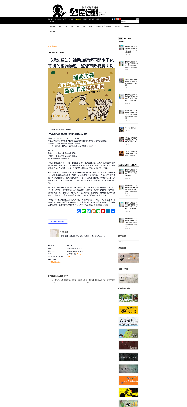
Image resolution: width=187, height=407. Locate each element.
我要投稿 (91, 19)
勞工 (72, 26)
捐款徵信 (85, 19)
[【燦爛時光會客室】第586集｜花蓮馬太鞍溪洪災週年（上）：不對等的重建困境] (121, 47)
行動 (129, 38)
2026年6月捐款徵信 (130, 128)
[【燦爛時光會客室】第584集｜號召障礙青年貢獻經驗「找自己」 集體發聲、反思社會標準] (121, 96)
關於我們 (50, 19)
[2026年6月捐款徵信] (121, 129)
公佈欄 (71, 19)
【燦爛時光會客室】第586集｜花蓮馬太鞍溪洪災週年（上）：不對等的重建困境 (131, 49)
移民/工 (91, 26)
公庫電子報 (133, 165)
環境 (60, 26)
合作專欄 (126, 26)
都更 (84, 26)
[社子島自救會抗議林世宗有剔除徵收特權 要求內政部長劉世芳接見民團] (121, 80)
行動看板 (98, 19)
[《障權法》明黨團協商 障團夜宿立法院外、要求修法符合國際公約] (121, 139)
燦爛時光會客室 (124, 165)
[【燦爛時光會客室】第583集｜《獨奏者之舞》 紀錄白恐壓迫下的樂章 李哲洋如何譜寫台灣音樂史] (121, 112)
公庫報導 (52, 26)
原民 (78, 26)
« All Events (52, 46)
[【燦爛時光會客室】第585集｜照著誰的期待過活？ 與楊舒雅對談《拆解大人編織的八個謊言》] (121, 63)
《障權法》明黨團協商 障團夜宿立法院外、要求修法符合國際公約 (131, 140)
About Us (58, 19)
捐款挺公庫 (78, 19)
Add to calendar (58, 221)
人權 (66, 26)
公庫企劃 (117, 26)
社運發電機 (100, 26)
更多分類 (52, 31)
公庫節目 (108, 26)
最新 (120, 38)
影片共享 (65, 19)
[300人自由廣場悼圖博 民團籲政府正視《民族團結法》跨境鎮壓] (121, 153)
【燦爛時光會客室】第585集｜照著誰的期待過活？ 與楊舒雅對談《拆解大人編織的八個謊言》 (131, 65)
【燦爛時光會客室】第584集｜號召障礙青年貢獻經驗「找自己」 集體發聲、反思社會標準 (131, 97)
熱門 (125, 38)
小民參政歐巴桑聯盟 (54, 262)
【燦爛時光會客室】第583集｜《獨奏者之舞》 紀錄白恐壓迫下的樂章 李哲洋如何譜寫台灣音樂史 (131, 114)
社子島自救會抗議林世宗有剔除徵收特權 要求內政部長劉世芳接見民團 (131, 82)
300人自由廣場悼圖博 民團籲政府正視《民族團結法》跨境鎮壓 (131, 153)
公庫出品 (51, 21)
